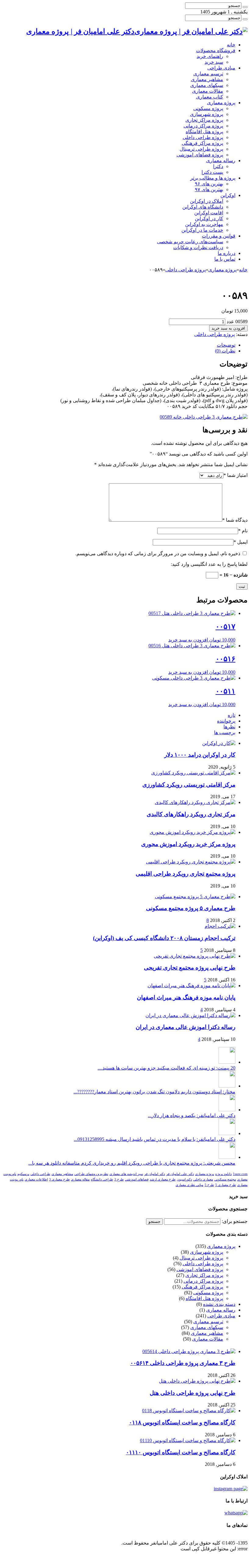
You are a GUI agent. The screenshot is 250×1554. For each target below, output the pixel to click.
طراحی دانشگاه (102, 1179)
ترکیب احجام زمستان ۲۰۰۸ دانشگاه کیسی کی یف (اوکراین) (164, 938)
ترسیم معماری (208, 73)
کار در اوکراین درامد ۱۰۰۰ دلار (199, 755)
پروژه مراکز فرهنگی (202, 143)
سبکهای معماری (206, 85)
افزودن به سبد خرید (228, 328)
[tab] (118, 345)
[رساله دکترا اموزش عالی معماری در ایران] (190, 1015)
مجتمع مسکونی (225, 1179)
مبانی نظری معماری (189, 1185)
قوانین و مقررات (218, 235)
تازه (231, 715)
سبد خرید (214, 62)
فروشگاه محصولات (215, 50)
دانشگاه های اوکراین (202, 206)
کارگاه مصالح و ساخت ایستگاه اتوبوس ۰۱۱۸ (182, 1422)
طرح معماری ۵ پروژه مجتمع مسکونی (190, 908)
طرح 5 (209, 1185)
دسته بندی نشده (219, 1304)
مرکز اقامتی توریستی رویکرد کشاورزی (188, 784)
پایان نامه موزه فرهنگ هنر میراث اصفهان (186, 997)
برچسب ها (224, 732)
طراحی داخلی (40, 1174)
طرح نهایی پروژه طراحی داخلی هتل (192, 1393)
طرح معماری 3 (59, 1179)
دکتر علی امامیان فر (180, 1174)
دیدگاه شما (235, 520)
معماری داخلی (203, 1179)
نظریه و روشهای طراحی (91, 1174)
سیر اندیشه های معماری (126, 1174)
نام (243, 530)
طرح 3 (119, 1179)
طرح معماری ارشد (163, 1179)
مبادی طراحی (221, 67)
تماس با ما (224, 259)
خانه (231, 44)
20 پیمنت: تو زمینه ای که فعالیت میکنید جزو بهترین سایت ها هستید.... (166, 1067)
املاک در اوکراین (206, 201)
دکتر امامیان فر (154, 1174)
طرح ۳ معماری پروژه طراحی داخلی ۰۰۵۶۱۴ (182, 1363)
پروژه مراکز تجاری (204, 120)
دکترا (218, 166)
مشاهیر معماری (207, 79)
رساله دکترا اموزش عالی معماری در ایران (185, 1027)
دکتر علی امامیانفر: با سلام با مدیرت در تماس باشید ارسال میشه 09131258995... (154, 1139)
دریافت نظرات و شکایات (198, 247)
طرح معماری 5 (225, 1185)
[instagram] (231, 1488)
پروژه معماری (221, 102)
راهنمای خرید (210, 56)
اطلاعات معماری (36, 1179)
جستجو (154, 1221)
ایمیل (241, 542)
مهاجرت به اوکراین (204, 224)
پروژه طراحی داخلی (203, 137)
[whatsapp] (236, 1512)
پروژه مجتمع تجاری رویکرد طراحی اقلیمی (185, 873)
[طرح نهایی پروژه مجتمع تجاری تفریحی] (194, 956)
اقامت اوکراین (208, 212)
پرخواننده (226, 720)
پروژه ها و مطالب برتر (212, 177)
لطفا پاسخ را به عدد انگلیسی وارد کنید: (209, 564)
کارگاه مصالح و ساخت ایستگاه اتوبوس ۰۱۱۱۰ (180, 1452)
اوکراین (227, 195)
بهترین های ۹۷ (209, 189)
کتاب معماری (209, 96)
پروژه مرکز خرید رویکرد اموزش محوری (188, 844)
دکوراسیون (184, 1179)
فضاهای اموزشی (136, 1179)
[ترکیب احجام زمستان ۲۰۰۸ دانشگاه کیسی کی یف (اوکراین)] (220, 926)
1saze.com (240, 1174)
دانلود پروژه (223, 1174)
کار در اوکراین (209, 218)
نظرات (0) (225, 350)
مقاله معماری (80, 1179)
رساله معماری (220, 160)
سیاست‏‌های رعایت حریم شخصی (190, 241)
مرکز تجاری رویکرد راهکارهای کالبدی (191, 814)
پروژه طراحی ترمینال (201, 149)
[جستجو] (245, 7)
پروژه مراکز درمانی (203, 125)
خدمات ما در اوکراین (202, 230)
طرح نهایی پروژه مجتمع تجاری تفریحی (189, 967)
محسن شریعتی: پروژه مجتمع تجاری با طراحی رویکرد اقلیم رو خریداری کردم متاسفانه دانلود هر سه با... (131, 1163)
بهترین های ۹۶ (209, 183)
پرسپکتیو (23, 1174)
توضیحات (226, 345)
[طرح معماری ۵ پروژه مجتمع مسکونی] (195, 896)
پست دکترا (212, 172)
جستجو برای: (235, 1221)
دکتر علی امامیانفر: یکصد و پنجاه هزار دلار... (191, 1115)
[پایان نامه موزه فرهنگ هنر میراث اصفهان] (191, 985)
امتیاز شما (235, 475)
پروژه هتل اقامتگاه (204, 131)
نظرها (229, 726)
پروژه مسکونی (208, 108)
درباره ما (226, 253)
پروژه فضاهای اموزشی (200, 154)
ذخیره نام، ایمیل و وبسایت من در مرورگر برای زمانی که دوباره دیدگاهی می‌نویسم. (157, 553)
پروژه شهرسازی (206, 114)
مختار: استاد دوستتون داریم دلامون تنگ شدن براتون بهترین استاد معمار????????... (154, 1091)
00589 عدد (237, 321)
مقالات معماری (207, 91)
